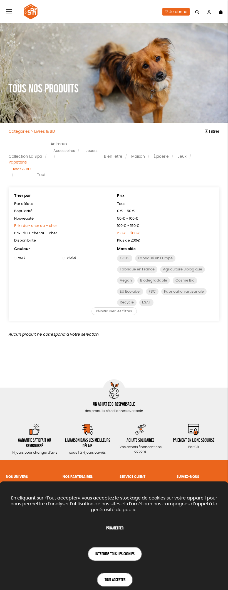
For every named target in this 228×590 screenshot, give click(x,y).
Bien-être (113, 157)
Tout (41, 175)
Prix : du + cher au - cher (35, 233)
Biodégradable (153, 280)
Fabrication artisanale (184, 291)
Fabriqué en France (137, 269)
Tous (121, 204)
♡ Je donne (176, 12)
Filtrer (213, 132)
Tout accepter (115, 579)
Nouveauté (24, 218)
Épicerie (161, 157)
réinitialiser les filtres (114, 311)
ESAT (146, 302)
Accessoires (64, 151)
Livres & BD (21, 169)
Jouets (92, 151)
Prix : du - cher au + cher (35, 226)
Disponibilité (25, 240)
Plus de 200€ (128, 240)
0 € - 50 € (126, 211)
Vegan (126, 280)
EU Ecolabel (130, 291)
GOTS (125, 258)
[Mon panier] (220, 12)
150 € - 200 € (128, 233)
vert (21, 258)
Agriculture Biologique (182, 269)
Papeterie (18, 162)
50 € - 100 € (127, 218)
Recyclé (127, 302)
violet (71, 258)
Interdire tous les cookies (115, 553)
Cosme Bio (184, 280)
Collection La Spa (25, 157)
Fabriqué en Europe (155, 258)
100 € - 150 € (128, 226)
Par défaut (23, 204)
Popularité (23, 211)
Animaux (59, 144)
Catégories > (32, 132)
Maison (138, 157)
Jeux (182, 157)
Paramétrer (114, 528)
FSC (152, 291)
